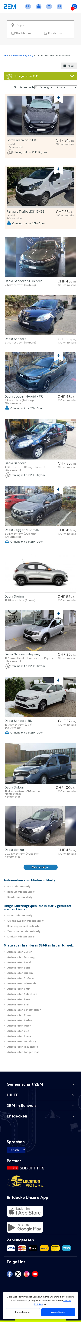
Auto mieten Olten (19, 1025)
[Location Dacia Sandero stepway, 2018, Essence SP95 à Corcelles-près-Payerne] (40, 630)
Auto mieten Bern (18, 967)
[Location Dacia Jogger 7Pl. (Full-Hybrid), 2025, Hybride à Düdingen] (40, 506)
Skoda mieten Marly (19, 897)
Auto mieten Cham (19, 1036)
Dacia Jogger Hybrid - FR (23, 396)
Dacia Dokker (14, 787)
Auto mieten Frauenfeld (22, 1046)
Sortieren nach (24, 87)
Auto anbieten (39, 9)
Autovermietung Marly (22, 55)
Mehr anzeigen (40, 867)
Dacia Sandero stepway (21, 654)
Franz (60, 9)
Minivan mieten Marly (20, 936)
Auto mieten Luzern (20, 973)
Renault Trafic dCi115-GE (25, 211)
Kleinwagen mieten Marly (23, 926)
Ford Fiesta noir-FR (20, 140)
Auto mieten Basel (19, 962)
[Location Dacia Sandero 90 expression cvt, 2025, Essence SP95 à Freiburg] (40, 257)
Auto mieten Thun (19, 1015)
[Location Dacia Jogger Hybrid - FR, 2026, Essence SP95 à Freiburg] (40, 372)
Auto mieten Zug (18, 1031)
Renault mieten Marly (20, 891)
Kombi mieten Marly (19, 915)
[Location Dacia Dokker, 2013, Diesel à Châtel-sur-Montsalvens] (40, 763)
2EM (6, 55)
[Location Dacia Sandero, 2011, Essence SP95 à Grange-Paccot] (40, 439)
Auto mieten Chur (18, 988)
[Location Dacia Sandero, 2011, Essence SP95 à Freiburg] (40, 315)
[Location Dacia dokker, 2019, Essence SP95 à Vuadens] (40, 826)
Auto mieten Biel (18, 1004)
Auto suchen (28, 9)
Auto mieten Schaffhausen (24, 1009)
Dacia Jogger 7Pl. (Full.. (21, 530)
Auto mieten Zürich (19, 951)
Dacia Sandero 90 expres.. (23, 281)
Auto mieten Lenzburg (21, 1041)
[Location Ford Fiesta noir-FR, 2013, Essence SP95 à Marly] (40, 116)
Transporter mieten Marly (23, 931)
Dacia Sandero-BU (17, 721)
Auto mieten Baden (19, 1020)
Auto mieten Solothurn (22, 994)
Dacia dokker (13, 850)
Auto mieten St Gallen (21, 978)
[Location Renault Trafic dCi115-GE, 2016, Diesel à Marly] (40, 187)
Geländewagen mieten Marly (25, 920)
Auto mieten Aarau (19, 999)
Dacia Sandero (15, 339)
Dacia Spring (13, 596)
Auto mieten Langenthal (23, 1052)
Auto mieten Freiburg (21, 957)
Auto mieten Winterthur (23, 983)
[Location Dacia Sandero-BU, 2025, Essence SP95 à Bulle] (40, 697)
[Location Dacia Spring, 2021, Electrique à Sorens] (40, 572)
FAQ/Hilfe (49, 9)
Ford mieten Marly (18, 886)
